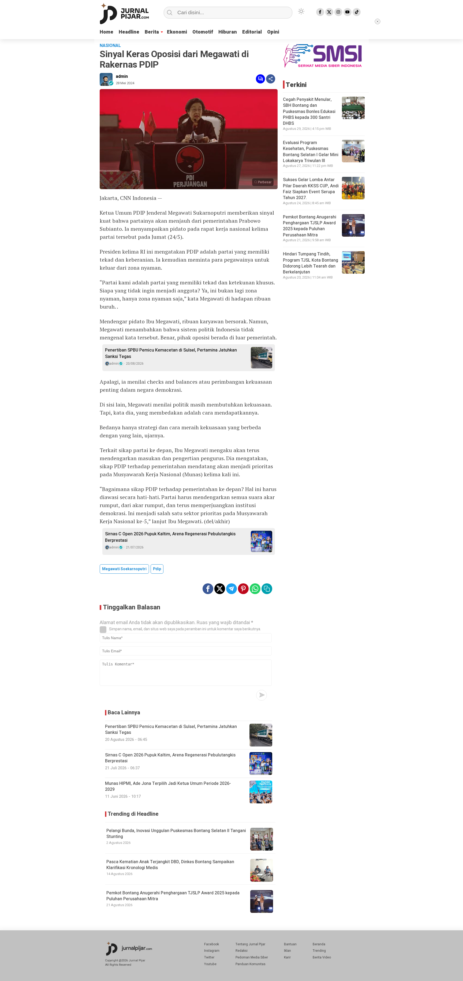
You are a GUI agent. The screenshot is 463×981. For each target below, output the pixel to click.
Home (106, 32)
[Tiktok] (357, 12)
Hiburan (227, 32)
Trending (319, 950)
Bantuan (290, 944)
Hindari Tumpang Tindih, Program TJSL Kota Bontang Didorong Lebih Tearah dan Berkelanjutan (310, 263)
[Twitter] (329, 12)
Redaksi (242, 950)
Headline (129, 32)
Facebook (211, 944)
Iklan (287, 950)
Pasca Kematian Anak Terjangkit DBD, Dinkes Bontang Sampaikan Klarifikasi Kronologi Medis (170, 865)
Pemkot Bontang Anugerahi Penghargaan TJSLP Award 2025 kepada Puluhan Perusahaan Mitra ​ (173, 896)
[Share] (270, 78)
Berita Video (322, 957)
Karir (287, 957)
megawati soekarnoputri (124, 569)
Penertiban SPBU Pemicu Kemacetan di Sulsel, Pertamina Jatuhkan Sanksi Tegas (171, 353)
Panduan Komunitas (251, 964)
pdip (157, 569)
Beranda (319, 944)
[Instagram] (338, 12)
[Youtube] (347, 12)
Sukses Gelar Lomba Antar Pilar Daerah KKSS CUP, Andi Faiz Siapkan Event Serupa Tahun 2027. (311, 188)
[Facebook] (320, 12)
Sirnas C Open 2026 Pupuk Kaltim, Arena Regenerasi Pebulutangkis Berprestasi (170, 537)
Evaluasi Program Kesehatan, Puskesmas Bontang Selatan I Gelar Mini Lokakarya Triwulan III (310, 151)
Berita (152, 32)
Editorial (252, 32)
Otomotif (202, 32)
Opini (273, 32)
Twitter (209, 957)
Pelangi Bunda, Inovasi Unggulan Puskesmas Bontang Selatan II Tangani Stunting (176, 834)
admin (122, 76)
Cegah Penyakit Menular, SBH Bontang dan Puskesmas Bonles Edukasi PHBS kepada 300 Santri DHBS (309, 111)
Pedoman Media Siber (252, 957)
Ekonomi (177, 32)
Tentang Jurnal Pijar (250, 944)
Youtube (210, 964)
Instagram (211, 950)
